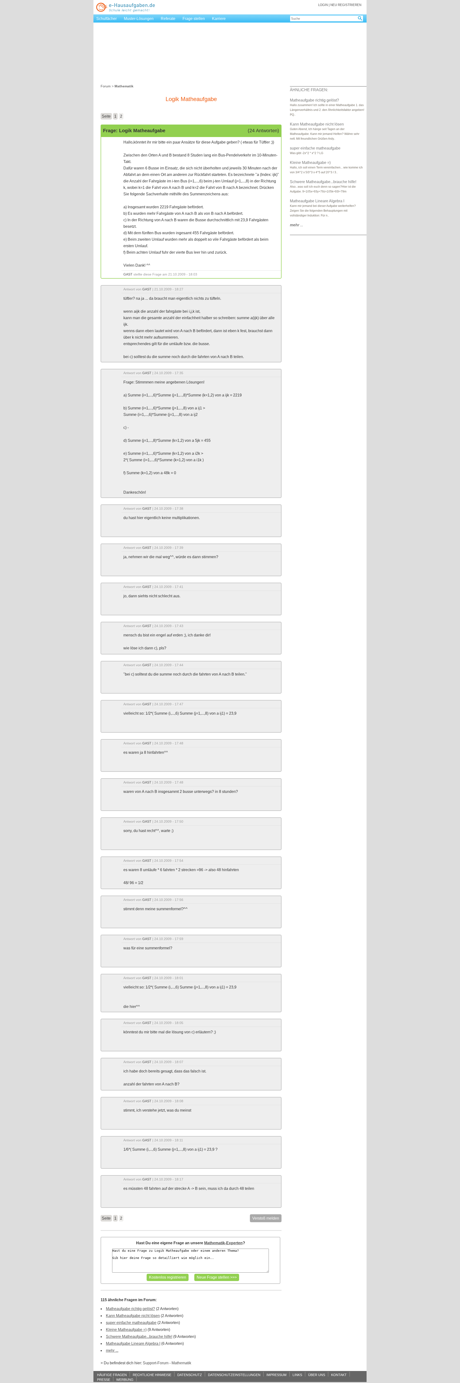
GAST (127, 274)
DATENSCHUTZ (189, 1375)
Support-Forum (155, 1363)
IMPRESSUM (276, 1375)
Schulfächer (106, 19)
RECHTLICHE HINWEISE (152, 1375)
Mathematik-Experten (223, 1243)
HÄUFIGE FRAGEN (112, 1375)
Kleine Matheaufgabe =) (126, 1330)
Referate (168, 19)
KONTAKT (339, 1375)
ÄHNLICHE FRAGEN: (309, 90)
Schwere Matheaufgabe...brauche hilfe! (139, 1337)
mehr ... (112, 1350)
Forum (106, 86)
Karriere (219, 19)
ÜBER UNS (316, 1375)
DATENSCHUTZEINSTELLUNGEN (234, 1375)
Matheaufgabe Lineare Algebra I (133, 1343)
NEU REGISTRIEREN (345, 5)
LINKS (297, 1375)
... (296, 225)
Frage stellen (194, 19)
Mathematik (181, 1363)
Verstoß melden (265, 1218)
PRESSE (103, 1379)
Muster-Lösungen (139, 19)
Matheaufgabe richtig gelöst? (130, 1309)
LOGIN (323, 5)
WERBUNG (124, 1379)
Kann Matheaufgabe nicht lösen (133, 1316)
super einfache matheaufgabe (131, 1323)
